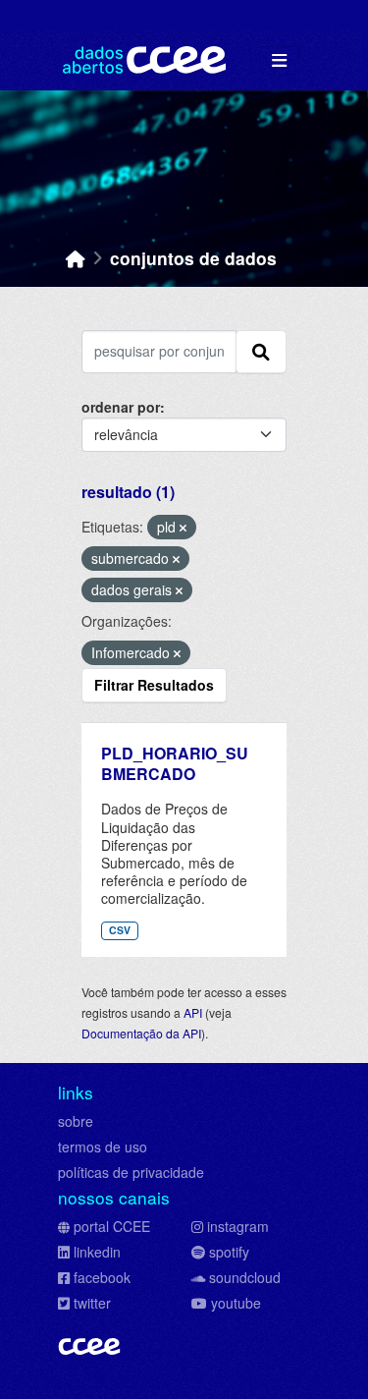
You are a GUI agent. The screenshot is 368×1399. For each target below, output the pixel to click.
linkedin (97, 1251)
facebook (102, 1277)
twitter (92, 1303)
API (193, 1012)
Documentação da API (141, 1033)
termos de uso (102, 1146)
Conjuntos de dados (193, 258)
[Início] (75, 258)
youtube (236, 1303)
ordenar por (120, 407)
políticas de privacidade (131, 1172)
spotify (229, 1251)
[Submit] (261, 351)
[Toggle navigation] (279, 60)
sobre (75, 1121)
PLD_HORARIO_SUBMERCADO (174, 763)
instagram (238, 1226)
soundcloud (245, 1277)
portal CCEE (112, 1226)
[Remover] (183, 527)
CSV (120, 930)
